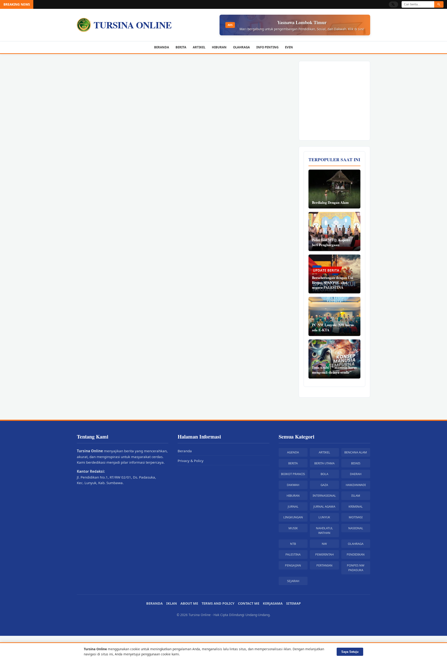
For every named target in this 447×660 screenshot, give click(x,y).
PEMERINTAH (324, 554)
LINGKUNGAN (293, 517)
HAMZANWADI (356, 485)
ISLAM (355, 495)
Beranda (185, 451)
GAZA (324, 485)
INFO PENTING (267, 47)
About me (189, 603)
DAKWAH (293, 485)
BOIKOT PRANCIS (293, 474)
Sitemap (293, 603)
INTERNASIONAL (324, 495)
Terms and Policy (218, 603)
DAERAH (355, 474)
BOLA (324, 474)
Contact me (248, 603)
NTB (293, 544)
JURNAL (293, 506)
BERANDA (161, 47)
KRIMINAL (356, 506)
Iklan (171, 603)
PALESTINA (293, 554)
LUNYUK (324, 517)
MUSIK (293, 528)
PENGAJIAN (293, 565)
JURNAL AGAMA (324, 506)
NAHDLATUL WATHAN (324, 530)
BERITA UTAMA (324, 463)
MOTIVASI (355, 517)
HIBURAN (219, 47)
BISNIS (355, 463)
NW (324, 544)
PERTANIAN (324, 565)
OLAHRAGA (241, 47)
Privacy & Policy (190, 460)
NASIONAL (355, 528)
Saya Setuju (350, 651)
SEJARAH (293, 581)
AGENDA (293, 452)
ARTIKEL (199, 47)
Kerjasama (273, 603)
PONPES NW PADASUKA (355, 567)
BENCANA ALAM (355, 452)
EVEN (289, 47)
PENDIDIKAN (356, 554)
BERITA (181, 47)
